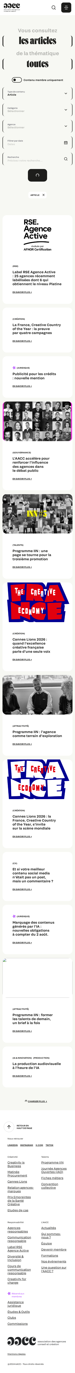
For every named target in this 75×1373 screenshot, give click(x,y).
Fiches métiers (52, 1178)
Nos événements (53, 1261)
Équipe (46, 1243)
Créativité (13, 1157)
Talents (45, 1157)
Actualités (48, 1228)
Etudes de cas (18, 1210)
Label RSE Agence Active (18, 1248)
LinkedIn (13, 1145)
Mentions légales (17, 1354)
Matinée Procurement (17, 1173)
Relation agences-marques (21, 1189)
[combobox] (37, 93)
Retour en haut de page (24, 1126)
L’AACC (45, 1222)
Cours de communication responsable (19, 1269)
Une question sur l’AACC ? (53, 1269)
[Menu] (66, 8)
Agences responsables (18, 1229)
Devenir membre (53, 1249)
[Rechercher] (54, 8)
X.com (39, 1145)
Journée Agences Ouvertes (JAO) (54, 1170)
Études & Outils (19, 1311)
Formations (49, 1255)
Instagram (26, 1145)
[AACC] (12, 7)
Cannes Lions (17, 1181)
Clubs (12, 1317)
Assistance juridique (16, 1303)
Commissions (18, 1323)
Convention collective (49, 1185)
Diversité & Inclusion (16, 1258)
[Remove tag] (43, 195)
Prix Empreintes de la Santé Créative (19, 1200)
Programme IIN (52, 1162)
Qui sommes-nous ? (51, 1235)
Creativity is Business (16, 1164)
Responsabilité (16, 1222)
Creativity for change (17, 1280)
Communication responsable (19, 1239)
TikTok (49, 1145)
